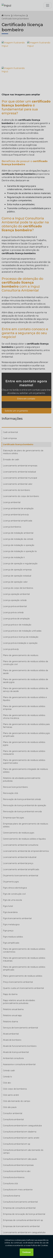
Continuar (26, 1252)
